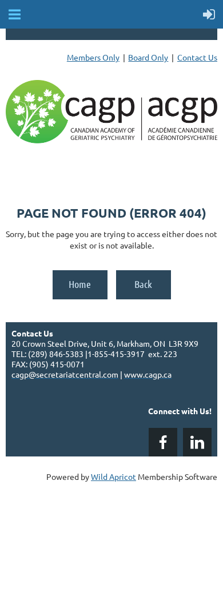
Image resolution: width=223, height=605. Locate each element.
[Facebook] (163, 442)
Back (143, 284)
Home (80, 284)
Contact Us (197, 57)
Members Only (93, 57)
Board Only (148, 57)
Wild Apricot (113, 476)
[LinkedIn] (197, 442)
